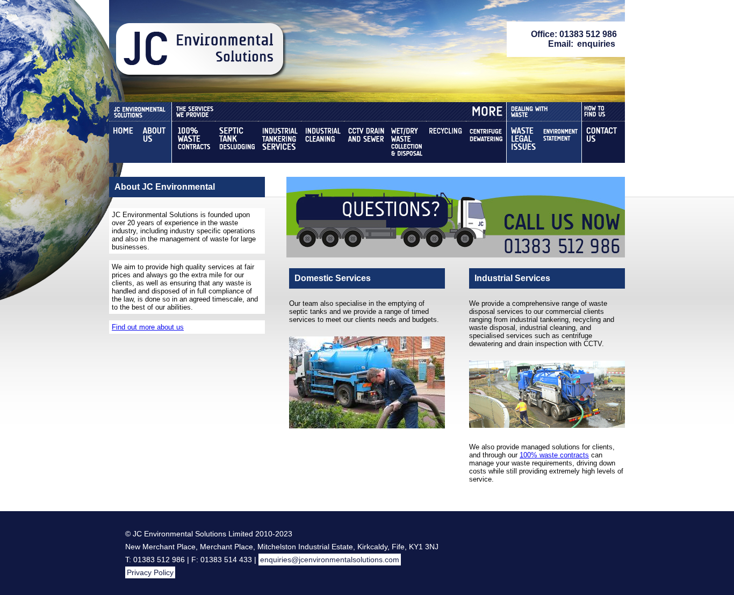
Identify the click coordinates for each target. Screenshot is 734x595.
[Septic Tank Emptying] (236, 142)
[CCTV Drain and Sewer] (365, 142)
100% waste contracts (554, 455)
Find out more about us (148, 327)
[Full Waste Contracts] (193, 142)
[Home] (123, 142)
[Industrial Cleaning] (322, 142)
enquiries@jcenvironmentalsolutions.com (329, 559)
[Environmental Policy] (560, 142)
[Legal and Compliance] (524, 142)
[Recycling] (446, 142)
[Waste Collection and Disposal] (406, 142)
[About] (153, 142)
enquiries (596, 43)
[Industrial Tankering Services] (279, 142)
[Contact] (603, 142)
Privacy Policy (150, 572)
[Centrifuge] (486, 142)
